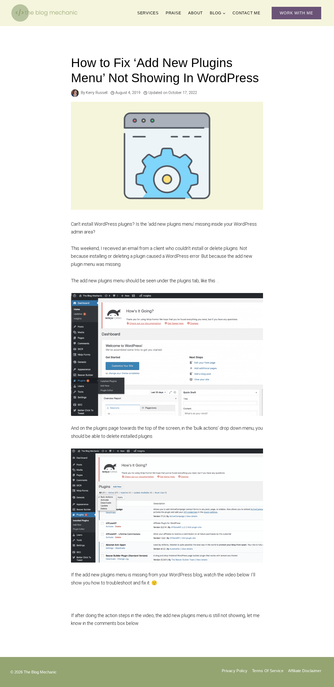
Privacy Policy (234, 670)
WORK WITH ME (296, 13)
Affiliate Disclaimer (304, 670)
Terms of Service (267, 670)
